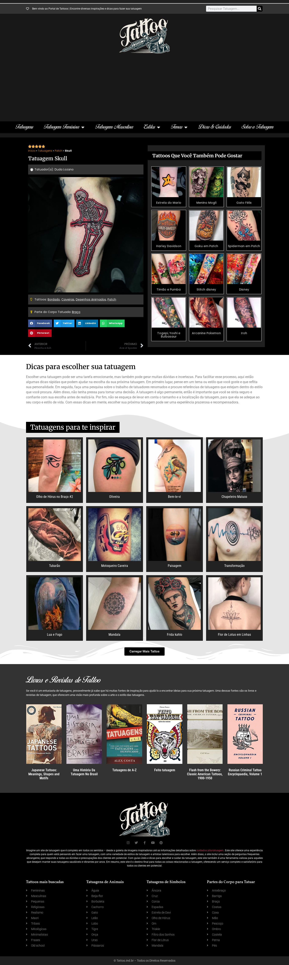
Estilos (149, 127)
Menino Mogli (206, 203)
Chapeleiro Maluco (234, 497)
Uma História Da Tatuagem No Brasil (84, 772)
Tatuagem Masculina (114, 127)
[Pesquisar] (260, 9)
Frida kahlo (174, 635)
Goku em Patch (206, 246)
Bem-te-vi (174, 497)
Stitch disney (206, 289)
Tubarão (54, 566)
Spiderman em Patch (244, 246)
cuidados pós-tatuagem (210, 850)
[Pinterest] (161, 842)
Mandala (114, 635)
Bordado (54, 299)
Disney (244, 289)
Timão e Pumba (169, 289)
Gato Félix (244, 203)
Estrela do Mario (168, 203)
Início (31, 150)
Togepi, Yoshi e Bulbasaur (168, 335)
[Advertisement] (144, 85)
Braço (76, 312)
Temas (176, 127)
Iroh (244, 333)
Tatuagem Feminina (61, 127)
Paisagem (174, 566)
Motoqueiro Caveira (114, 566)
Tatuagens (24, 127)
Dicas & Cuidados (214, 127)
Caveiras (67, 299)
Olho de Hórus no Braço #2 (54, 497)
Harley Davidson (168, 246)
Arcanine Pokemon (206, 333)
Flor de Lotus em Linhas (234, 635)
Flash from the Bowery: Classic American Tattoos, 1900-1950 (205, 774)
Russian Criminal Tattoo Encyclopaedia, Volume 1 (245, 772)
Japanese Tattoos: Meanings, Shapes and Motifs (43, 774)
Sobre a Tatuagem (257, 127)
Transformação (234, 566)
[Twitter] (136, 842)
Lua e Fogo (54, 635)
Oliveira (114, 497)
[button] (40, 323)
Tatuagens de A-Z (124, 770)
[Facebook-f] (144, 842)
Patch (58, 150)
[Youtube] (152, 842)
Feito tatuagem (164, 770)
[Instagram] (128, 842)
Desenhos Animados (91, 299)
